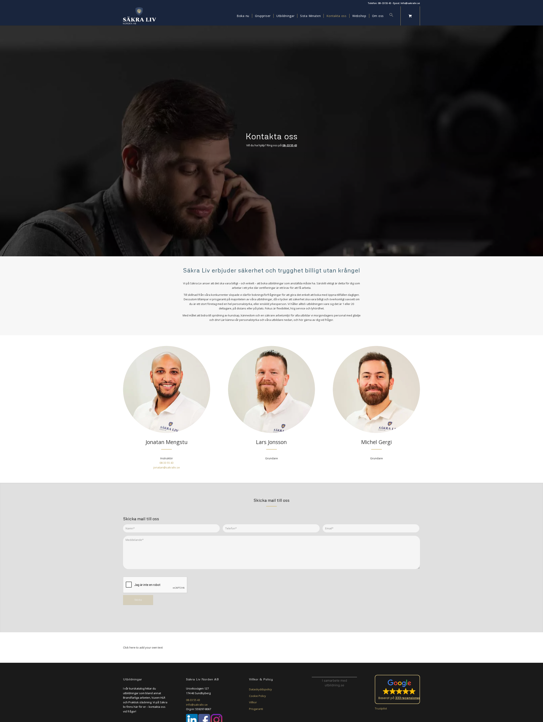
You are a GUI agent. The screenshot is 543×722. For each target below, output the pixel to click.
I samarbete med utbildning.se (334, 682)
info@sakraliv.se (197, 704)
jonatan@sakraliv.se (166, 467)
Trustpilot (381, 708)
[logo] (139, 15)
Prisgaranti (256, 709)
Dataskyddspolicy (260, 689)
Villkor (253, 702)
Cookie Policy (257, 696)
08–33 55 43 (384, 3)
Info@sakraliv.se (410, 3)
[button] (389, 15)
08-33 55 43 (167, 463)
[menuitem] (243, 15)
